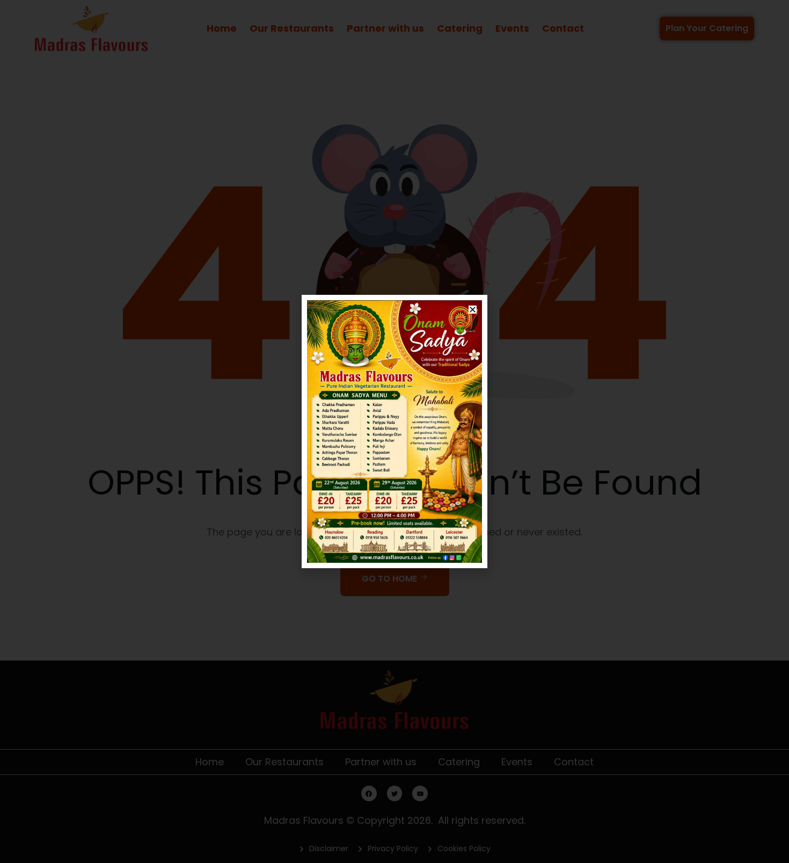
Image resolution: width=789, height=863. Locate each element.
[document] (394, 431)
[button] (473, 310)
